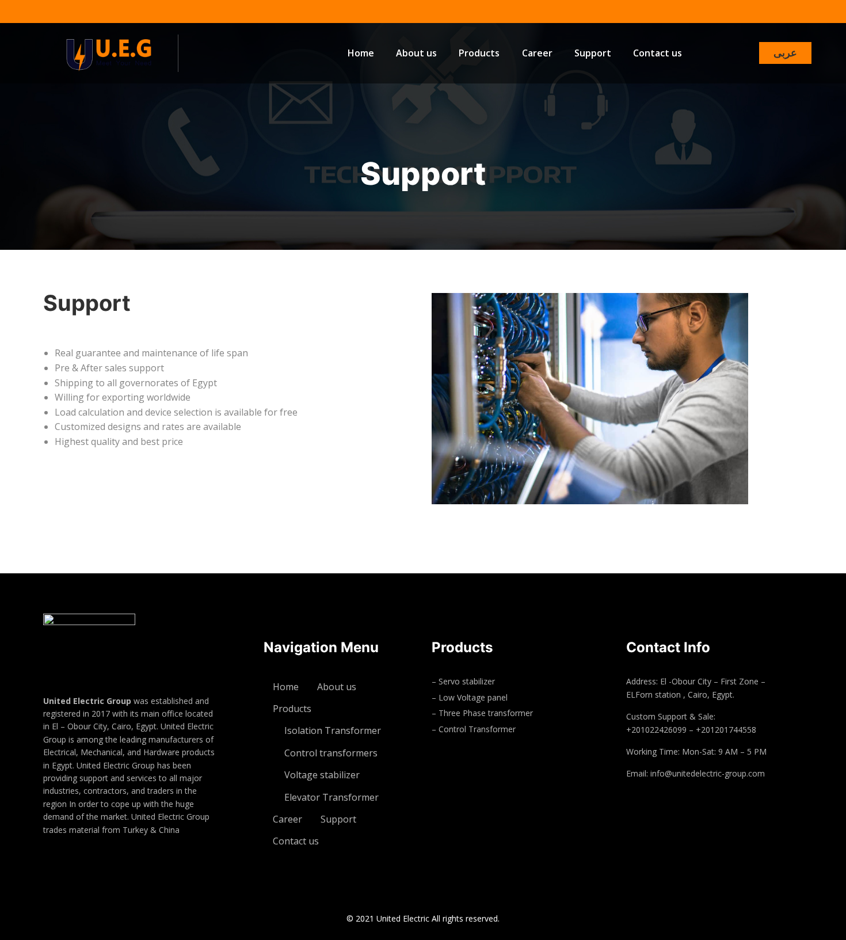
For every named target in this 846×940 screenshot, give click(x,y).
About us (416, 53)
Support (592, 53)
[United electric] (120, 53)
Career (537, 53)
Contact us (657, 53)
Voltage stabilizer (322, 774)
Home (361, 53)
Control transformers (331, 753)
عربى (785, 53)
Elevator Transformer (331, 797)
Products (479, 53)
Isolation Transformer (332, 730)
